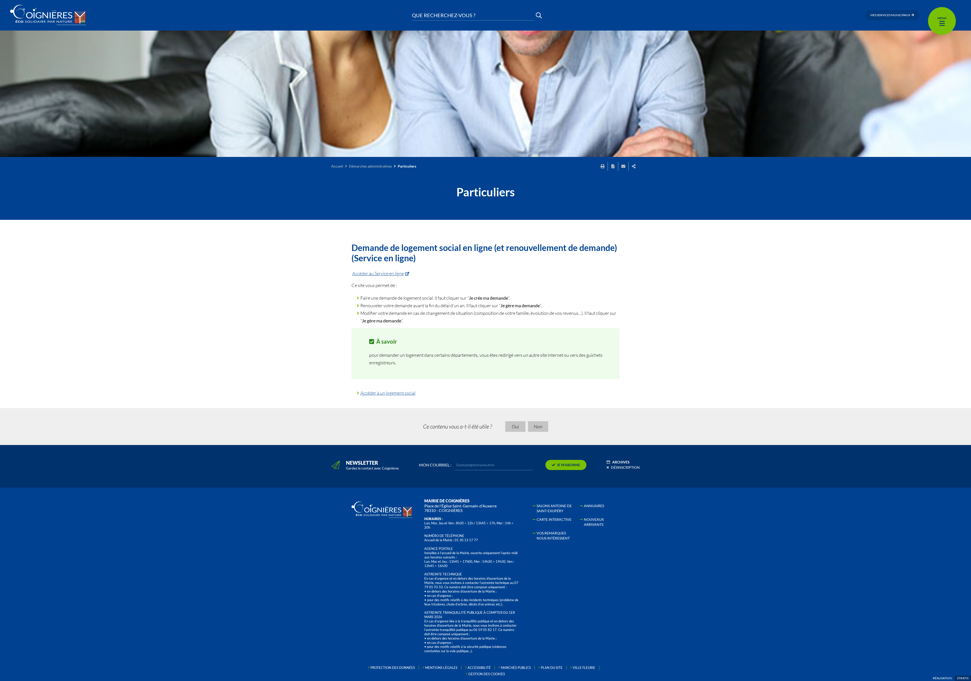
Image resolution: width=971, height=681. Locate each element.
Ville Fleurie (584, 668)
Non (538, 426)
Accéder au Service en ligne (378, 273)
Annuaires (594, 506)
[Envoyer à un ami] (623, 166)
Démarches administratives (370, 166)
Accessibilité (479, 668)
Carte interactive (554, 519)
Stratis (962, 678)
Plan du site (552, 668)
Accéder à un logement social (387, 393)
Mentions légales (441, 668)
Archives (621, 462)
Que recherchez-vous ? (443, 15)
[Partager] (634, 166)
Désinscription (625, 467)
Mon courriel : (435, 465)
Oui (515, 426)
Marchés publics (516, 668)
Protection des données (392, 668)
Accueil (337, 166)
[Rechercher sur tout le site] (539, 15)
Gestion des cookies (486, 674)
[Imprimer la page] (603, 166)
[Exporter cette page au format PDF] (613, 166)
